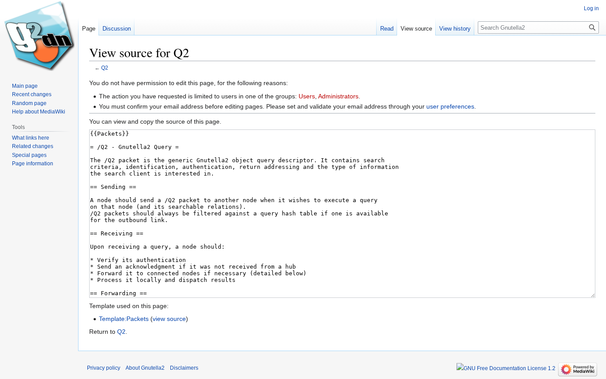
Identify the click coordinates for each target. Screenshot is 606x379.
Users (307, 96)
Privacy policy (103, 368)
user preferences (450, 106)
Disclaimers (184, 368)
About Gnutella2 (145, 368)
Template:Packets (124, 318)
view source (169, 318)
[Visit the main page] (39, 35)
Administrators (338, 96)
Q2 (104, 67)
